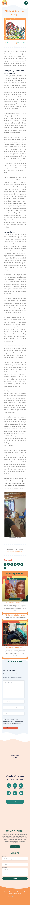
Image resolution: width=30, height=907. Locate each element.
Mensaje (4, 867)
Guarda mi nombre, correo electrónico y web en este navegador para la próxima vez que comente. (13, 721)
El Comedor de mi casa (15, 602)
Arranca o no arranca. (15, 647)
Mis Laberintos (10, 43)
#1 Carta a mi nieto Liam (15, 615)
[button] (5, 564)
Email (3, 862)
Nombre (4, 856)
